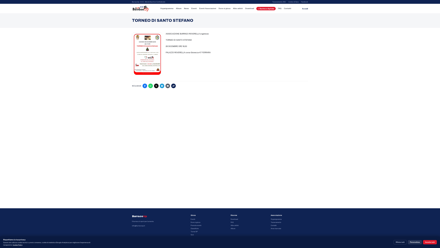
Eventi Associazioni (207, 8)
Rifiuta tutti (400, 242)
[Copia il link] (173, 86)
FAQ (279, 8)
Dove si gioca (224, 8)
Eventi (194, 8)
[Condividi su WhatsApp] (150, 86)
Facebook (304, 2)
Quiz (192, 235)
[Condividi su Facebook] (145, 86)
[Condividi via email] (167, 86)
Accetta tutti (430, 242)
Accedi (305, 9)
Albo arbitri (238, 8)
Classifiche (195, 228)
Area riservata (276, 228)
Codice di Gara (293, 2)
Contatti (287, 8)
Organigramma (166, 8)
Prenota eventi (196, 225)
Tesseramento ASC (279, 2)
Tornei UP (194, 231)
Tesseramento (276, 222)
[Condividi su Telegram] (162, 86)
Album (179, 8)
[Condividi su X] (156, 86)
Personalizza (415, 242)
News (186, 8)
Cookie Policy (17, 245)
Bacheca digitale (267, 9)
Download (249, 8)
